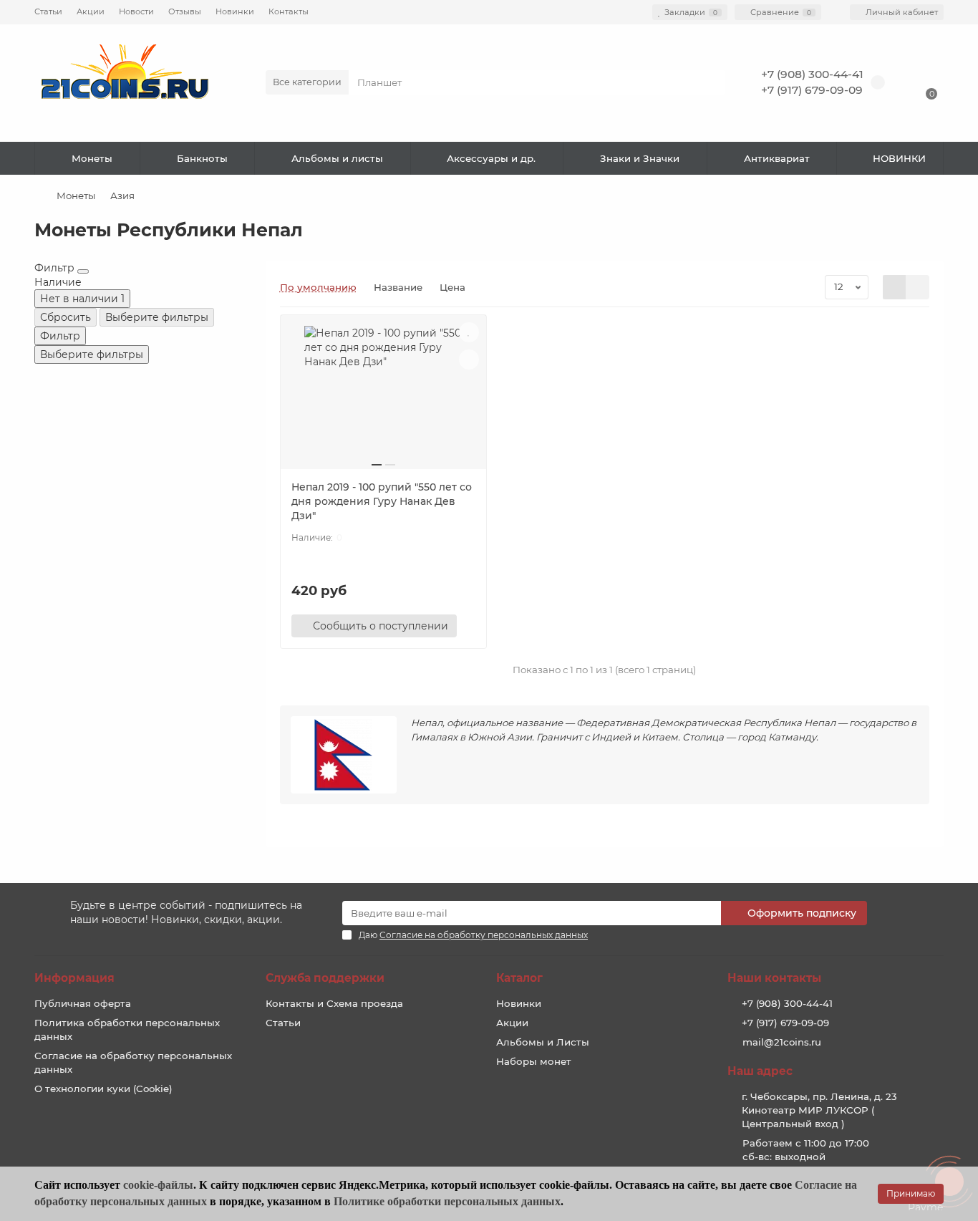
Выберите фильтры (156, 317)
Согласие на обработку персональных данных (133, 1062)
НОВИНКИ (899, 158)
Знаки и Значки (639, 158)
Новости (136, 11)
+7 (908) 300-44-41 (812, 74)
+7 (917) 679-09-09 (812, 90)
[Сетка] (894, 287)
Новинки (235, 11)
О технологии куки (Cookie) (103, 1088)
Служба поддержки (325, 978)
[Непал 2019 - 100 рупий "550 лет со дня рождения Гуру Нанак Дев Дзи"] (383, 397)
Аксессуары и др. (491, 158)
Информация (74, 978)
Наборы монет (533, 1061)
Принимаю (910, 1193)
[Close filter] (83, 271)
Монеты (92, 158)
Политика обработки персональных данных (127, 1029)
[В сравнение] (469, 359)
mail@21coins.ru (781, 1042)
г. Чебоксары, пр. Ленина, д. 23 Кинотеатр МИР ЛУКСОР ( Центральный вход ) (819, 1110)
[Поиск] (710, 82)
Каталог (519, 978)
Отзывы (184, 11)
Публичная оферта (82, 1003)
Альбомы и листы (337, 158)
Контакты (288, 11)
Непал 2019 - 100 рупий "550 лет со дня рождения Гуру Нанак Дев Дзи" (381, 501)
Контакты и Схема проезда (334, 1003)
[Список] (917, 287)
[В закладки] (469, 332)
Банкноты (202, 158)
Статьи (48, 11)
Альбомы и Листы (542, 1042)
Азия (122, 195)
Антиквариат (777, 158)
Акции (91, 11)
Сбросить (65, 317)
